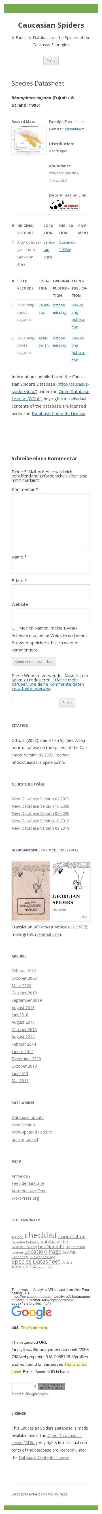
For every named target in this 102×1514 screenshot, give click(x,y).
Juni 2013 (20, 1073)
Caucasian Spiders (51, 25)
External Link (48, 934)
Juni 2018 (20, 1014)
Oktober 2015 (24, 1029)
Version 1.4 (23, 1267)
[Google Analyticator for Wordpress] (36, 1393)
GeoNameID (51, 1246)
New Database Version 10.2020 (40, 806)
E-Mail (19, 580)
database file (54, 1241)
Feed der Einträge (28, 1183)
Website (20, 604)
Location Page (42, 1251)
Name (19, 557)
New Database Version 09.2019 (40, 828)
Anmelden (21, 1176)
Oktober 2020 (24, 978)
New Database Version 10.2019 (40, 820)
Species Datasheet (36, 1261)
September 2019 (27, 1000)
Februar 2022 (24, 970)
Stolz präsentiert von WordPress (39, 1494)
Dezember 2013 (26, 1058)
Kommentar (25, 489)
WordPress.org (25, 1198)
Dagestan (18, 1242)
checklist (40, 1235)
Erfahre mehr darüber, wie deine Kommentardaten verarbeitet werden (48, 684)
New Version (23, 1125)
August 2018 (23, 1007)
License (17, 1252)
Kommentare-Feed (29, 1190)
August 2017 (23, 1022)
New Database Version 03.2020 (40, 813)
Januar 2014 (22, 1051)
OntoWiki (69, 1252)
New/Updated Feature (32, 1132)
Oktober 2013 (24, 1066)
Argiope (17, 1237)
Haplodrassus (75, 1247)
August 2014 (23, 1036)
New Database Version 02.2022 (40, 798)
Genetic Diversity (24, 1247)
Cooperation (72, 1236)
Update (67, 1262)
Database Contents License (59, 413)
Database (33, 1242)
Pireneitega (20, 1257)
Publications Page (42, 1257)
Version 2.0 (45, 1267)
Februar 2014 (24, 1044)
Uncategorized (25, 1139)
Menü (51, 60)
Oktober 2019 (24, 992)
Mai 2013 (20, 1080)
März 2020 (21, 985)
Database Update (28, 1117)
